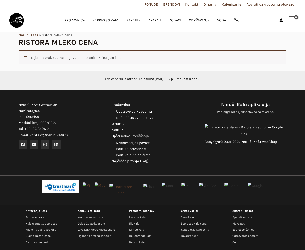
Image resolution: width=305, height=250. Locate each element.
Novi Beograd (29, 110)
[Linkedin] (56, 144)
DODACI (175, 20)
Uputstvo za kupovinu (134, 111)
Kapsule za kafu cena (195, 229)
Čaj (234, 242)
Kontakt (191, 4)
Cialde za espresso (38, 235)
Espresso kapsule (37, 242)
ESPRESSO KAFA (106, 20)
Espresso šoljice (243, 229)
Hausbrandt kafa (140, 235)
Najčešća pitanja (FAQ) (130, 161)
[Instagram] (45, 144)
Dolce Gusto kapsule (91, 223)
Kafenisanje (231, 4)
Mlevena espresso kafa (41, 229)
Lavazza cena (189, 235)
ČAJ (236, 20)
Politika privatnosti (132, 149)
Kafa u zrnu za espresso (41, 223)
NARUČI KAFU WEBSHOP (38, 104)
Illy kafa (134, 223)
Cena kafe (187, 217)
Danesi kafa (137, 242)
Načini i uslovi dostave (134, 117)
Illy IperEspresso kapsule (94, 235)
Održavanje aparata (245, 235)
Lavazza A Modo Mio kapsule (96, 229)
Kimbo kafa (136, 229)
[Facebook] (23, 144)
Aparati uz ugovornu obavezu (271, 4)
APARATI (154, 20)
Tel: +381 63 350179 (34, 129)
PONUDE (151, 4)
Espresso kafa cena (194, 223)
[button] (272, 20)
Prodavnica (121, 104)
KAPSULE (133, 20)
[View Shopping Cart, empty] (293, 20)
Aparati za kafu (242, 217)
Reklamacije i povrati (133, 143)
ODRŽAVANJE (199, 20)
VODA (221, 20)
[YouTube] (34, 144)
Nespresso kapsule (90, 217)
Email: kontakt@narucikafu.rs (43, 135)
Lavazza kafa (137, 217)
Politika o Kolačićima (133, 155)
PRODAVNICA (74, 20)
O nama (210, 4)
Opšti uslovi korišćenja (130, 136)
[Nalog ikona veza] (281, 20)
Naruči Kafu (28, 35)
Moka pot (238, 223)
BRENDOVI (171, 4)
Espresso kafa (35, 217)
